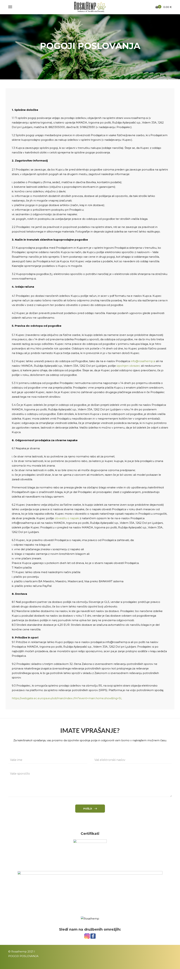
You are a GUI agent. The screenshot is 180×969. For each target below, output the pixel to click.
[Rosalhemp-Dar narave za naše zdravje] (90, 7)
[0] (156, 7)
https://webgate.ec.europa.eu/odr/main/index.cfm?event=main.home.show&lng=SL (67, 698)
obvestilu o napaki (67, 518)
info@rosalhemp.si (143, 361)
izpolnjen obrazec (128, 365)
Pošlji (87, 808)
